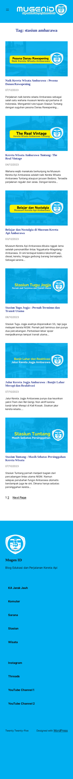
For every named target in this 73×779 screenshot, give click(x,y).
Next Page (19, 497)
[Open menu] (7, 10)
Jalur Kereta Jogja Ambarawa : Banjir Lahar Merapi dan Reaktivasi (35, 384)
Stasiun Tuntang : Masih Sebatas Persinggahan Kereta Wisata (35, 458)
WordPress (61, 730)
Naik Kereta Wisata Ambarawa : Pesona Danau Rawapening (31, 82)
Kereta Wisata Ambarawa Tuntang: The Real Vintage (31, 156)
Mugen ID (13, 560)
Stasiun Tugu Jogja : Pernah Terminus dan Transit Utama (32, 309)
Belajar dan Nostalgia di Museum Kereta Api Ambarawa (31, 231)
